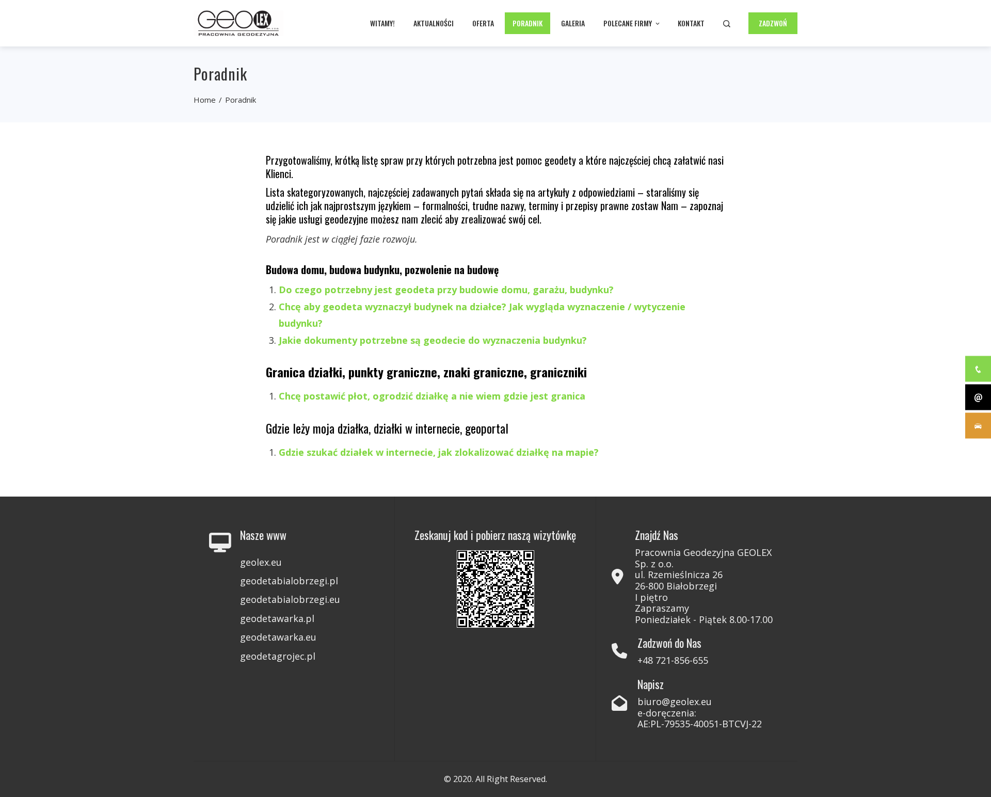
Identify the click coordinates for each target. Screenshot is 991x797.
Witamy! (382, 23)
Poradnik (527, 23)
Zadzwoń (773, 23)
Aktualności (433, 23)
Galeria (573, 23)
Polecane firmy (627, 23)
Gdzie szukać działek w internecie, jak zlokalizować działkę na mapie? (439, 452)
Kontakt (691, 23)
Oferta (483, 23)
